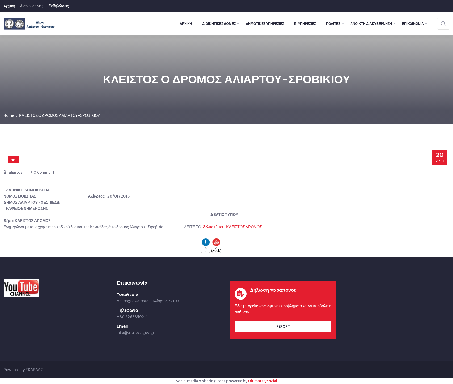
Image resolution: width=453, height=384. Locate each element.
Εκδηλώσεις (58, 6)
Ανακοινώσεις (31, 6)
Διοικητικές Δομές (219, 23)
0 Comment (44, 172)
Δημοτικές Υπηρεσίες (265, 23)
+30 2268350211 (132, 316)
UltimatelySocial (262, 381)
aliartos (15, 172)
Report (283, 326)
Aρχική (9, 6)
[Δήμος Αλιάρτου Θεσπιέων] (29, 23)
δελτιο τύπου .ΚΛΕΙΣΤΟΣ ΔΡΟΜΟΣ (232, 226)
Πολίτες (333, 23)
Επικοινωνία (413, 23)
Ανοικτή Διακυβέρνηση (371, 23)
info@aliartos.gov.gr (136, 332)
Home (9, 115)
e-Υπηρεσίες (305, 23)
